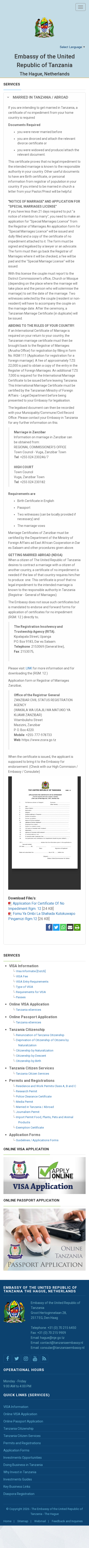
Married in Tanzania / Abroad (35, 1107)
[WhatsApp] (63, 928)
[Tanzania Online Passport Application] (44, 1239)
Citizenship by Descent (31, 1055)
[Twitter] (56, 928)
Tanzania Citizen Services (32, 1073)
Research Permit (26, 1091)
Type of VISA (24, 986)
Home (7, 1521)
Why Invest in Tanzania (19, 1472)
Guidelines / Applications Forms (37, 1140)
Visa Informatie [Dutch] (31, 971)
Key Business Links (16, 1486)
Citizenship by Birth (28, 1061)
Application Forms (16, 1450)
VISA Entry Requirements (32, 981)
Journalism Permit (27, 1112)
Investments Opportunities (22, 1457)
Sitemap (22, 1521)
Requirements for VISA (31, 992)
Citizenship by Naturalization (34, 1050)
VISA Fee (22, 976)
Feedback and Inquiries (67, 1521)
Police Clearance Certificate (34, 1096)
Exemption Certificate (30, 1127)
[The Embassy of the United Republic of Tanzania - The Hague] (44, 27)
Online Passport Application (23, 1421)
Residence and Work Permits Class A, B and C (46, 1086)
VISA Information (15, 1407)
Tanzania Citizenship (18, 1428)
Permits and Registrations (22, 1443)
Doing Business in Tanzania (23, 1465)
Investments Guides (17, 1479)
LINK (29, 668)
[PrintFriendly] (77, 928)
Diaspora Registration (18, 1494)
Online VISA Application (20, 1414)
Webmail (40, 1521)
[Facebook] (49, 928)
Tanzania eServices (28, 1009)
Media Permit (24, 1101)
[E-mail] (70, 928)
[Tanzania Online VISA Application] (44, 1175)
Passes (21, 997)
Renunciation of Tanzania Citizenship (40, 1035)
